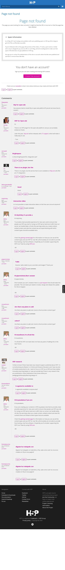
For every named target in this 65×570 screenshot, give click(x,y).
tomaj (5, 125)
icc (4, 168)
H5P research (17, 362)
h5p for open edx (19, 105)
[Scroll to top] (32, 526)
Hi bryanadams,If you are (23, 400)
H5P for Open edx (20, 121)
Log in (3, 89)
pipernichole (6, 259)
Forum (3, 501)
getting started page (27, 238)
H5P (32, 513)
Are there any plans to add (24, 307)
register (10, 89)
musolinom (5, 304)
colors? (17, 321)
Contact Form (26, 499)
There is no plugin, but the (23, 167)
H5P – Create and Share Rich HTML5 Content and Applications (32, 2)
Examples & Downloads (8, 495)
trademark (34, 518)
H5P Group (42, 518)
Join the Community (48, 497)
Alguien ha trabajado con (25, 447)
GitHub (24, 497)
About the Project (47, 507)
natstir (4, 365)
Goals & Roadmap (7, 499)
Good (19, 187)
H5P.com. (32, 244)
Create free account (32, 76)
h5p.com (52, 171)
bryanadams (6, 383)
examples (18, 86)
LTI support (45, 133)
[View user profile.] (6, 123)
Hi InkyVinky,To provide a (23, 215)
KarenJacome (6, 444)
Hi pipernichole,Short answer (24, 276)
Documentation (6, 497)
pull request (43, 283)
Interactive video (19, 201)
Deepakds (5, 102)
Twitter (24, 495)
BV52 (5, 219)
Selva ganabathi (7, 184)
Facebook (25, 493)
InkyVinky (5, 198)
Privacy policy (27, 520)
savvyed (4, 151)
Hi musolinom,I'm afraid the (24, 335)
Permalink (4, 108)
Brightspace (16, 153)
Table (17, 262)
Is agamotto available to (24, 386)
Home (3, 493)
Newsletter (25, 501)
